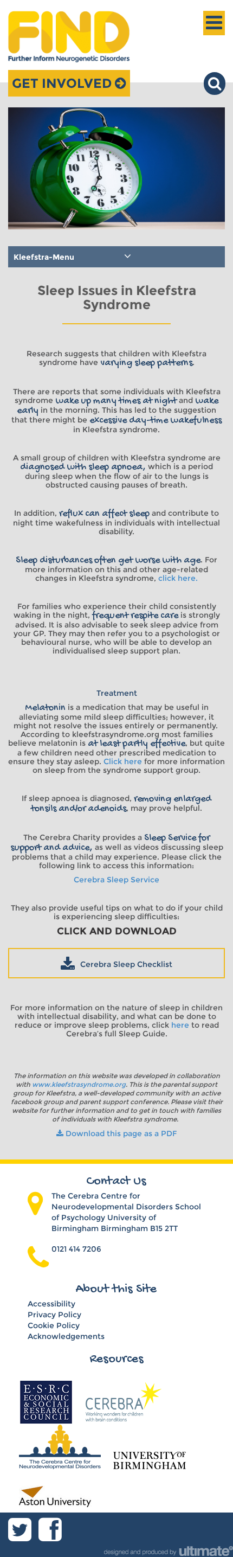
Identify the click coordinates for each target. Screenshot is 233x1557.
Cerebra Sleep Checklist (126, 964)
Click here (122, 761)
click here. (178, 578)
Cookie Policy (54, 1325)
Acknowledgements (66, 1336)
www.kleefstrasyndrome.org (79, 1084)
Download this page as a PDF (120, 1133)
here (181, 1025)
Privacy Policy (54, 1314)
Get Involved (63, 83)
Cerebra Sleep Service (116, 880)
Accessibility (51, 1304)
